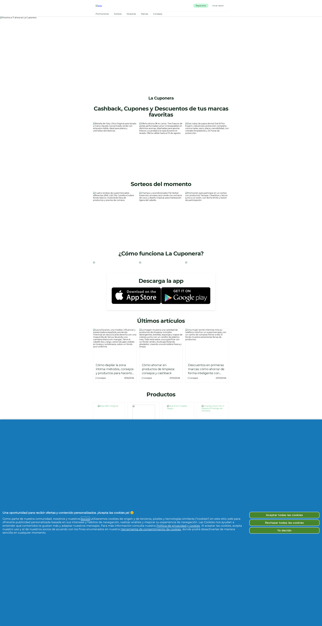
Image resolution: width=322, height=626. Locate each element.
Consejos (157, 14)
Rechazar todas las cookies (284, 522)
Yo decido (284, 530)
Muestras (131, 14)
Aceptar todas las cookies (284, 515)
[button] (200, 6)
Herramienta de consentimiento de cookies (151, 529)
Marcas (144, 14)
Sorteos (118, 14)
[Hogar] (99, 6)
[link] (115, 147)
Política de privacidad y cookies (178, 525)
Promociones (102, 14)
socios (85, 519)
